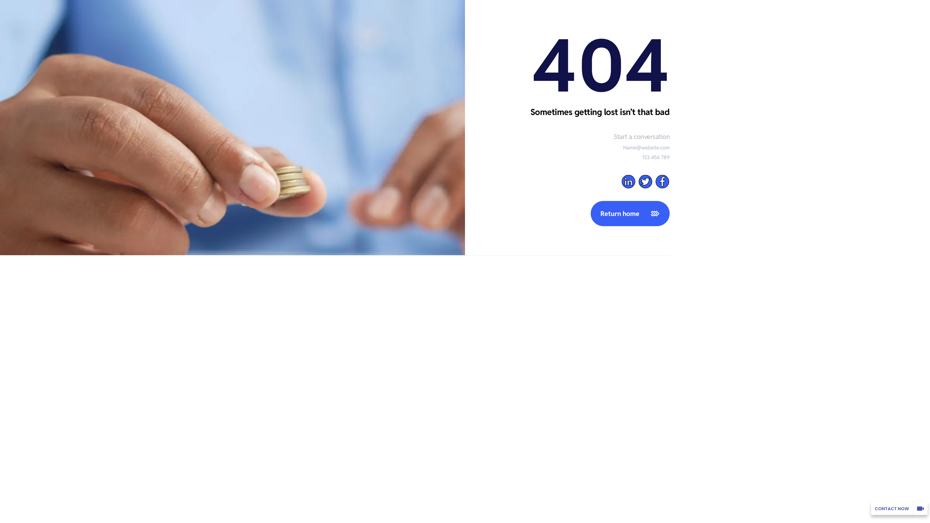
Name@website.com (646, 147)
